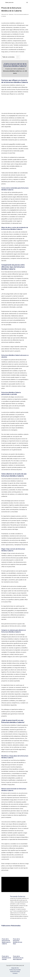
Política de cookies (15, 971)
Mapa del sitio (15, 968)
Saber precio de (9, 2)
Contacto (15, 973)
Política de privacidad (15, 969)
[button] (23, 2)
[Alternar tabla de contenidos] (16, 57)
